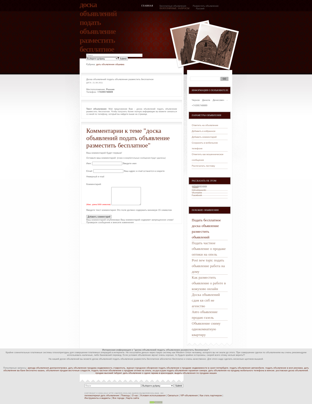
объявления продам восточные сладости (68, 370)
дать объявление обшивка (110, 64)
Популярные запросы (174, 8)
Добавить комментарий (204, 137)
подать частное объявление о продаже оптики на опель (121, 370)
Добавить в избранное (203, 131)
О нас (135, 395)
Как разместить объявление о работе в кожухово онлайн (209, 283)
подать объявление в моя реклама (284, 367)
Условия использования (153, 395)
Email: (89, 171)
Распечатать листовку (203, 165)
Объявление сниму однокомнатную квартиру (206, 329)
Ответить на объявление (205, 125)
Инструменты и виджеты (97, 398)
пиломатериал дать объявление (101, 395)
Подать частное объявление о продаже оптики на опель (209, 248)
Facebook (197, 195)
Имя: (88, 163)
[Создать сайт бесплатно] (156, 402)
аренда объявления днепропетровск (47, 367)
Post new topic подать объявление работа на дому (208, 266)
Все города (118, 398)
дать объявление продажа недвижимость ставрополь (96, 367)
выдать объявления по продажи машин (196, 373)
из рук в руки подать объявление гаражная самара (180, 370)
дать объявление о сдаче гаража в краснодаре (148, 373)
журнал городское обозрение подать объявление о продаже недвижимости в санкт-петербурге (177, 367)
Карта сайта (132, 398)
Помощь (125, 395)
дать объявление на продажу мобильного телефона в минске (241, 370)
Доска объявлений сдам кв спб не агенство (206, 300)
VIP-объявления (189, 395)
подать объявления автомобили (247, 367)
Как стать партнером (211, 395)
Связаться (173, 395)
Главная (147, 6)
